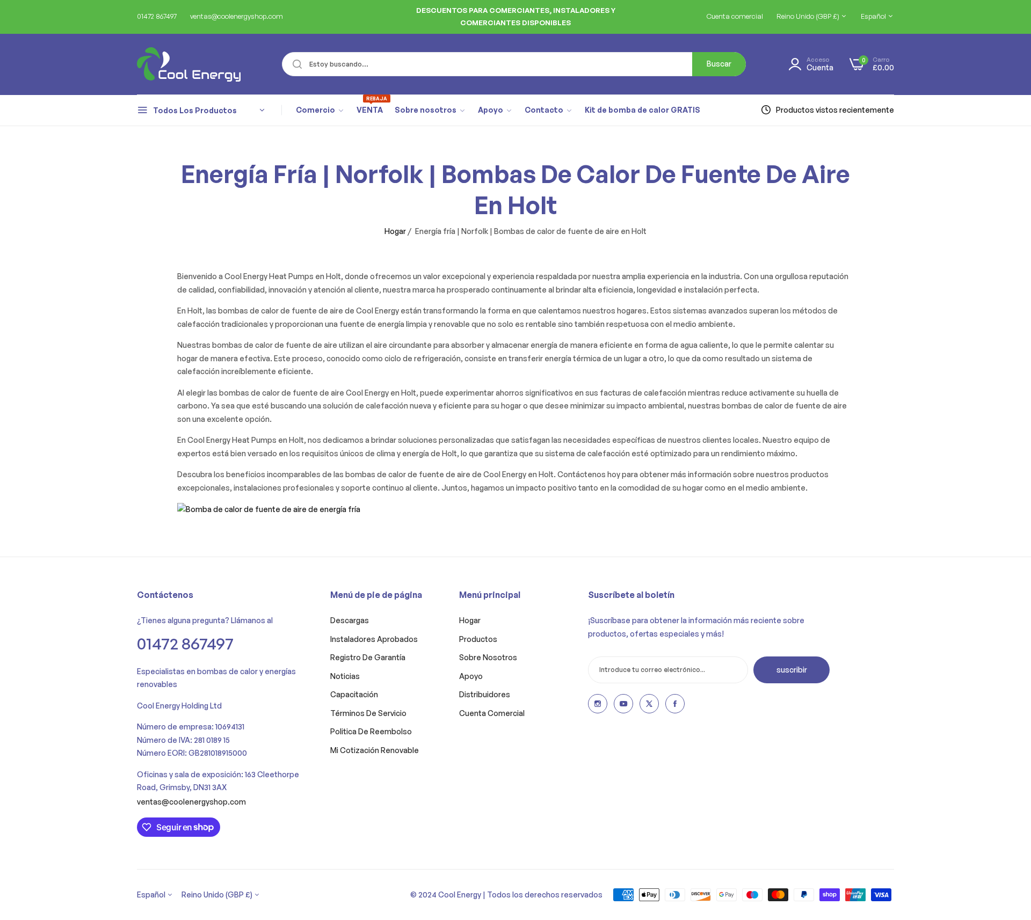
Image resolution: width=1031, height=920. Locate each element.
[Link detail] (597, 703)
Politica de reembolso (371, 731)
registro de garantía (367, 657)
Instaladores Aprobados (374, 639)
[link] (320, 110)
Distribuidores (484, 694)
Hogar (395, 231)
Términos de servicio (368, 713)
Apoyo (471, 676)
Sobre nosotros (488, 657)
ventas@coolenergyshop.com (191, 801)
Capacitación (354, 694)
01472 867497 (185, 643)
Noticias (345, 676)
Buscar (719, 63)
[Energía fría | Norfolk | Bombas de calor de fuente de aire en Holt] (268, 508)
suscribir (791, 669)
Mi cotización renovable (374, 750)
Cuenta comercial (492, 713)
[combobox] (514, 64)
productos (478, 639)
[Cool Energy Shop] (176, 64)
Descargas (349, 620)
